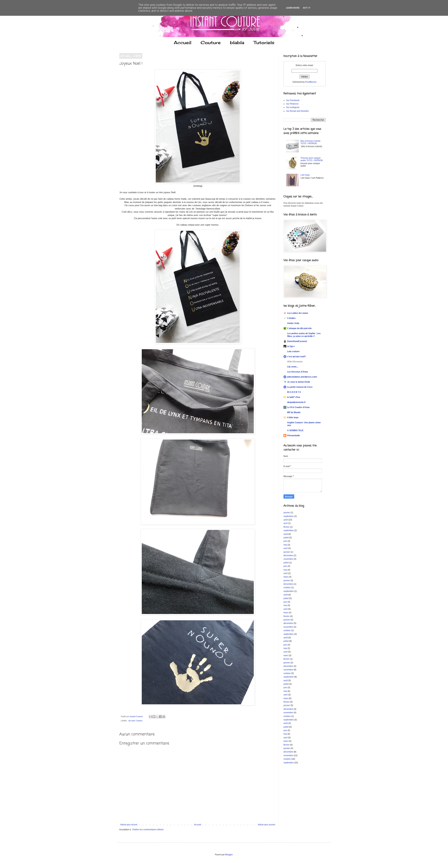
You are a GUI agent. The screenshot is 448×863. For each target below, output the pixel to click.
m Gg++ (291, 346)
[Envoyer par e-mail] (150, 716)
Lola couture (293, 351)
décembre (288, 555)
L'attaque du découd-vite (299, 328)
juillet (286, 537)
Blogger (229, 854)
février (286, 527)
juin (285, 541)
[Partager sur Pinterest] (164, 716)
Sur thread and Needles (297, 111)
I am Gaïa (305, 175)
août (286, 520)
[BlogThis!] (154, 716)
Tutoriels (264, 42)
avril (286, 523)
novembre (288, 559)
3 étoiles (291, 318)
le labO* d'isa (293, 397)
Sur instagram (292, 107)
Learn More (292, 8)
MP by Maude (293, 412)
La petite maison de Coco (299, 387)
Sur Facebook (292, 100)
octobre (287, 587)
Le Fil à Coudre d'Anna (298, 407)
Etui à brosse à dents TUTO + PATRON (310, 142)
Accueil (182, 42)
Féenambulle (293, 435)
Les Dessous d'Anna (297, 372)
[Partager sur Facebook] (160, 716)
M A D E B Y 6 (294, 392)
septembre (289, 516)
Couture (211, 42)
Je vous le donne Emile (298, 382)
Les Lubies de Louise (297, 313)
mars (286, 577)
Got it (306, 8)
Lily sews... (292, 366)
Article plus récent (128, 824)
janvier (287, 512)
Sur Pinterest (292, 104)
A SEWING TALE (295, 430)
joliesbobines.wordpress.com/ (302, 377)
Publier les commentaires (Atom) (147, 829)
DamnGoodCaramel (297, 341)
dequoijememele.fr (296, 402)
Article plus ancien (266, 824)
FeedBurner (311, 82)
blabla (237, 42)
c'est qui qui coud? (296, 356)
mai (285, 545)
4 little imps (293, 417)
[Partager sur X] (157, 716)
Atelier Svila (293, 323)
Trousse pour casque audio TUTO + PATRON (311, 159)
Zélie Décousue (295, 361)
